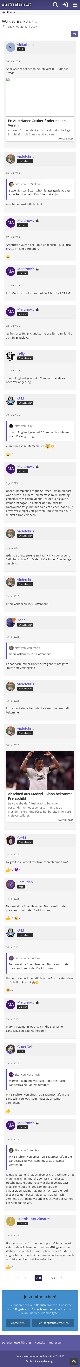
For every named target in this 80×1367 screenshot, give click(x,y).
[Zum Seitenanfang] (74, 1361)
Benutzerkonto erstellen (53, 1323)
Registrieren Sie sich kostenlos (35, 1309)
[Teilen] (74, 34)
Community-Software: (40, 1356)
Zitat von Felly (23, 426)
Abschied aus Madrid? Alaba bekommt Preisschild (40, 796)
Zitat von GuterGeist (28, 1150)
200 (38, 1278)
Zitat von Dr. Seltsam (28, 184)
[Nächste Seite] (60, 1278)
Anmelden (18, 1323)
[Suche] (55, 5)
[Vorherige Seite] (19, 1278)
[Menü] (75, 5)
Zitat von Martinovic (27, 1074)
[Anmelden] (65, 5)
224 (52, 1278)
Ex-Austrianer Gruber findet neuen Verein (37, 123)
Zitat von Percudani (27, 958)
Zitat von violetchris (27, 648)
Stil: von (40, 1361)
